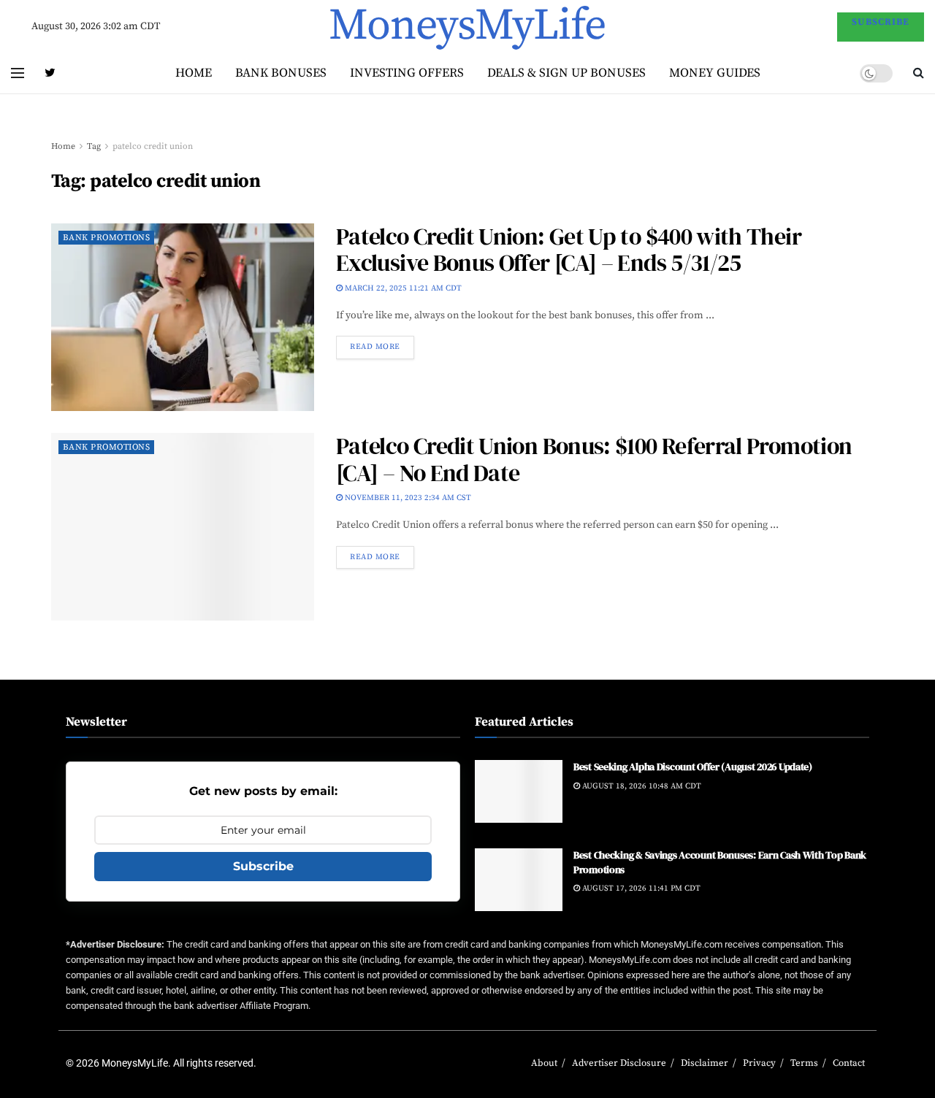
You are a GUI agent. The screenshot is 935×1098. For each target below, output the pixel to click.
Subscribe (263, 866)
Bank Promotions (106, 237)
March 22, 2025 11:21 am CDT (402, 288)
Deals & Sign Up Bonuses (566, 73)
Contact (849, 1063)
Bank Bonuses (281, 73)
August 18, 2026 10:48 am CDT (640, 786)
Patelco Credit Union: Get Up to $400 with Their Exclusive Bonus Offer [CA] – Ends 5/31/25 (568, 250)
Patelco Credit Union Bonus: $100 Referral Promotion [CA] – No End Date (594, 459)
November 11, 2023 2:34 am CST (407, 498)
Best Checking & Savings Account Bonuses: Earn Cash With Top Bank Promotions (719, 862)
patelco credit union (152, 146)
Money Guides (714, 73)
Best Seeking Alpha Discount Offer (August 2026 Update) (692, 766)
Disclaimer (704, 1063)
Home (193, 73)
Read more (375, 347)
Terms (804, 1063)
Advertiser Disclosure (619, 1063)
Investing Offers (407, 73)
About (544, 1063)
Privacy (759, 1063)
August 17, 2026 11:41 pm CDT (640, 888)
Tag (94, 146)
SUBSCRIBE (880, 22)
